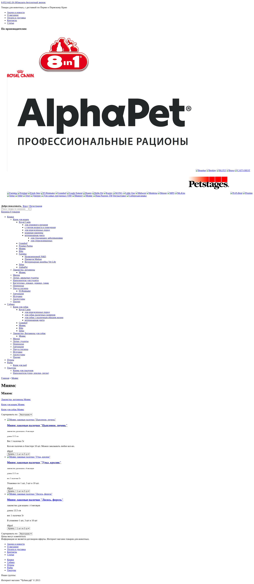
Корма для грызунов (23, 370)
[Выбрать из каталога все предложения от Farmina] (12, 193)
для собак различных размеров (40, 315)
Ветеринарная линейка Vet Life (40, 262)
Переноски (18, 285)
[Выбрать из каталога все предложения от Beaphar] (201, 170)
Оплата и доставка (16, 17)
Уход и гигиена (20, 288)
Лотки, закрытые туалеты (26, 277)
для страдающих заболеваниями (47, 238)
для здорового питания (36, 224)
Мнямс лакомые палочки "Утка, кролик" (34, 462)
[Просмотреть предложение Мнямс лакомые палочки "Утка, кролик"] (28, 457)
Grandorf (23, 243)
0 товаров (10, 212)
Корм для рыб (20, 365)
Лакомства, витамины (24, 270)
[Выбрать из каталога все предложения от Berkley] (211, 170)
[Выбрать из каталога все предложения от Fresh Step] (34, 193)
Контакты (12, 20)
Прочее (16, 301)
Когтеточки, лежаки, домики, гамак (31, 283)
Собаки (11, 562)
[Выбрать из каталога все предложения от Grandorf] (60, 193)
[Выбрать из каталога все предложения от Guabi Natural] (74, 193)
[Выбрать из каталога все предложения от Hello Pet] (97, 193)
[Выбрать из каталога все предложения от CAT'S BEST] (242, 170)
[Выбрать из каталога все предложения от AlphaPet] (101, 170)
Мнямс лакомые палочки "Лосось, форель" (35, 499)
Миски (16, 275)
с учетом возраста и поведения (40, 227)
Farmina (22, 254)
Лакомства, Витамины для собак (29, 333)
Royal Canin (25, 222)
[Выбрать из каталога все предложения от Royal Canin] (20, 76)
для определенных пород (37, 230)
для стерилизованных (41, 240)
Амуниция (18, 293)
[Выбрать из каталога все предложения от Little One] (129, 193)
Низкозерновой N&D (35, 256)
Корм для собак (20, 307)
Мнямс (22, 248)
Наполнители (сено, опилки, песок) (31, 373)
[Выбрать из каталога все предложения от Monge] (162, 193)
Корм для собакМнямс (12, 409)
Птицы (10, 565)
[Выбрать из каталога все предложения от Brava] (230, 170)
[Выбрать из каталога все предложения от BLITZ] (221, 170)
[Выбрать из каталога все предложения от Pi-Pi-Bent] (236, 193)
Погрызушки (119, 195)
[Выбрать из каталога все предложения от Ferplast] (22, 193)
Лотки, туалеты (21, 341)
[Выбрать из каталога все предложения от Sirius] (11, 195)
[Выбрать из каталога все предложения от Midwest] (141, 193)
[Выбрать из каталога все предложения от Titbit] (18, 195)
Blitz (21, 251)
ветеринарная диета (35, 235)
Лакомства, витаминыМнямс (16, 399)
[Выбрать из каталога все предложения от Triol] (26, 195)
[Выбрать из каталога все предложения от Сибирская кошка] (137, 195)
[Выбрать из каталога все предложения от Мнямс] (88, 195)
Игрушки (17, 296)
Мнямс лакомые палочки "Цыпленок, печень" (37, 425)
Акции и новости (16, 12)
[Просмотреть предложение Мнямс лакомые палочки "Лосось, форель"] (29, 494)
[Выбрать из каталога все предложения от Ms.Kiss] (180, 193)
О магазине (13, 15)
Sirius (21, 264)
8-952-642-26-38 (23, 2)
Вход (25, 206)
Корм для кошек (21, 219)
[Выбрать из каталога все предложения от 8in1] (64, 76)
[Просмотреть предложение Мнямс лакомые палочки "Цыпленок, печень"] (31, 419)
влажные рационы (34, 232)
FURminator (25, 291)
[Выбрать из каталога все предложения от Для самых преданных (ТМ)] (56, 195)
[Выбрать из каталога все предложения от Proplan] (248, 193)
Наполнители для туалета (26, 280)
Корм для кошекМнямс (13, 404)
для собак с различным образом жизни (44, 317)
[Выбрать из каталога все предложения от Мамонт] (77, 195)
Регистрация (35, 206)
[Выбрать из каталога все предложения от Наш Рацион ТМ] (102, 195)
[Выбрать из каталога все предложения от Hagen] (87, 193)
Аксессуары (19, 299)
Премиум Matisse (33, 259)
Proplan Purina (26, 246)
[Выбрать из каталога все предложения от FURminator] (48, 193)
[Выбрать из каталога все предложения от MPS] (170, 193)
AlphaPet (23, 267)
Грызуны (11, 570)
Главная (5, 378)
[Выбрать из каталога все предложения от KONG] (118, 193)
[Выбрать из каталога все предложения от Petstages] (208, 193)
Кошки (10, 559)
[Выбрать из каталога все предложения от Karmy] (108, 193)
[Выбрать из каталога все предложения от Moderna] (152, 193)
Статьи (10, 23)
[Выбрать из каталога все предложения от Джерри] (35, 195)
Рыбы (10, 567)
